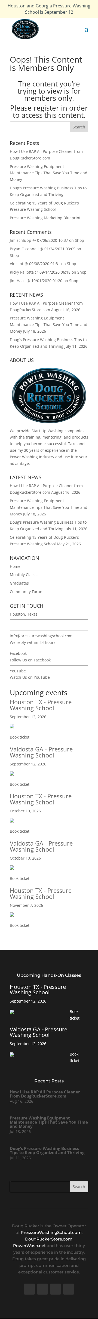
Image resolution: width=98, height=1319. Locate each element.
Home (15, 566)
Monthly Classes (24, 574)
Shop (79, 240)
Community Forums (27, 591)
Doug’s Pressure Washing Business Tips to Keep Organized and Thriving (47, 1150)
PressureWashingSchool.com (51, 1232)
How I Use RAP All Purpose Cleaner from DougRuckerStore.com (45, 1094)
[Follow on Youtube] (55, 1289)
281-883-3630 (22, 625)
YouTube (18, 670)
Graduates (19, 583)
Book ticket (19, 737)
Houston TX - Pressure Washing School (41, 705)
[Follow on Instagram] (68, 1289)
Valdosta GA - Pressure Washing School (41, 752)
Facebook (18, 653)
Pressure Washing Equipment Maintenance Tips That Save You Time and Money (48, 173)
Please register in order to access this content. (49, 111)
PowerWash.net (29, 1245)
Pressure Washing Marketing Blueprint (45, 217)
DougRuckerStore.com (48, 1239)
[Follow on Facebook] (29, 1289)
